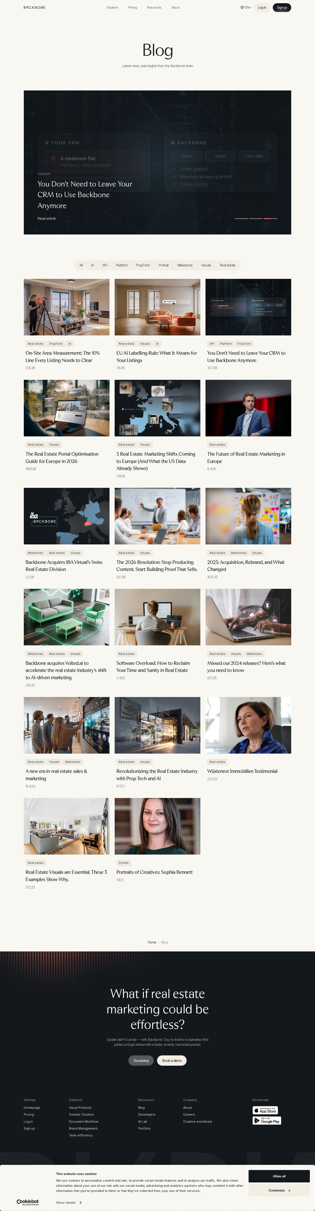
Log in (28, 1121)
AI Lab (142, 1121)
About (187, 1107)
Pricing (29, 1114)
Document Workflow (84, 1121)
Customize (277, 1190)
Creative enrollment (197, 1121)
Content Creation (81, 1114)
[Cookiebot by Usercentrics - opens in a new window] (27, 1202)
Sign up (29, 1128)
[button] (112, 7)
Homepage (32, 1107)
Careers (189, 1114)
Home (151, 942)
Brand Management (83, 1128)
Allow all (279, 1176)
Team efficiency (81, 1135)
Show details (66, 1202)
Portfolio (144, 1128)
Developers (147, 1114)
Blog (141, 1107)
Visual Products (80, 1107)
